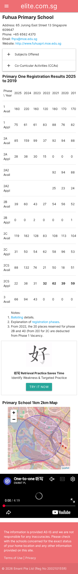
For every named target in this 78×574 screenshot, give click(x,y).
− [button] (13, 419)
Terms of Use (13, 558)
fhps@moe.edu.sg (24, 39)
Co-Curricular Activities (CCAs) (32, 65)
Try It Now (39, 387)
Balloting (17, 317)
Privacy (30, 558)
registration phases (45, 322)
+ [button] (13, 412)
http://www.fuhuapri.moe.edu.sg (38, 43)
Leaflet (65, 467)
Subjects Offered (22, 54)
